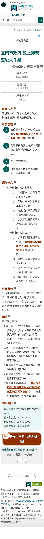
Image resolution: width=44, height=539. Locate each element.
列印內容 (39, 35)
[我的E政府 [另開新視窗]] (28, 484)
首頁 (18, 30)
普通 (18, 454)
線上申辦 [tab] (21, 75)
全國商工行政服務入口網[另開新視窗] (29, 245)
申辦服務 (38, 30)
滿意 (9, 454)
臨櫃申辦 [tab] (21, 86)
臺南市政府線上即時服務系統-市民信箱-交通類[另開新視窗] (23, 387)
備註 (5, 316)
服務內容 (7, 108)
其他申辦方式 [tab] (21, 97)
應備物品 (7, 182)
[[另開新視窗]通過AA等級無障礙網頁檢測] (37, 484)
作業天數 (7, 288)
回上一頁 (15, 476)
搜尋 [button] (40, 20)
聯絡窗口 (7, 403)
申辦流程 (7, 124)
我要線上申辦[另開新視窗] (22, 439)
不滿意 (28, 454)
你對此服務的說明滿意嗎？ (19, 449)
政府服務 (27, 30)
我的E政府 (22, 8)
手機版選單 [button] (3, 4)
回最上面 (29, 476)
